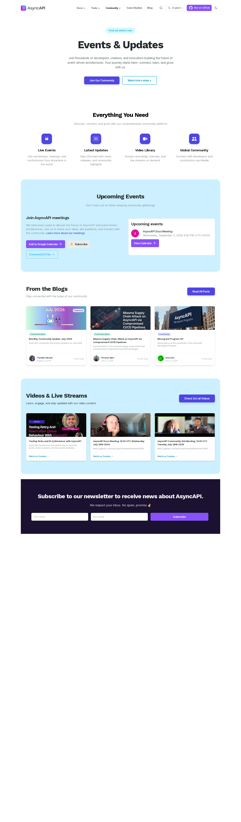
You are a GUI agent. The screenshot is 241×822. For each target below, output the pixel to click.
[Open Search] (161, 8)
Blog (149, 7)
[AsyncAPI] (33, 8)
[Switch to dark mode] (216, 8)
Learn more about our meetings (65, 233)
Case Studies (134, 7)
